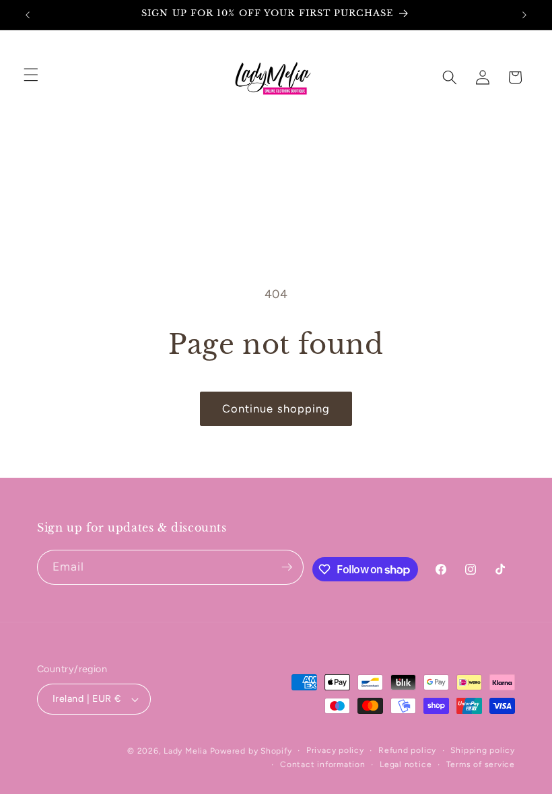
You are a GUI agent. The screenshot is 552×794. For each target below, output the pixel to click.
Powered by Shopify (251, 751)
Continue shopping (276, 408)
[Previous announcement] (27, 15)
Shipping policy (482, 750)
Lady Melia (185, 751)
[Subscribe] (287, 567)
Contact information (323, 764)
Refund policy (407, 750)
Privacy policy (335, 750)
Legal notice (406, 764)
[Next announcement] (524, 15)
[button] (31, 75)
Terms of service (480, 764)
